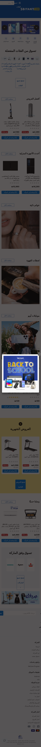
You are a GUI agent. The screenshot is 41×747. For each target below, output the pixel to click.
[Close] (39, 354)
